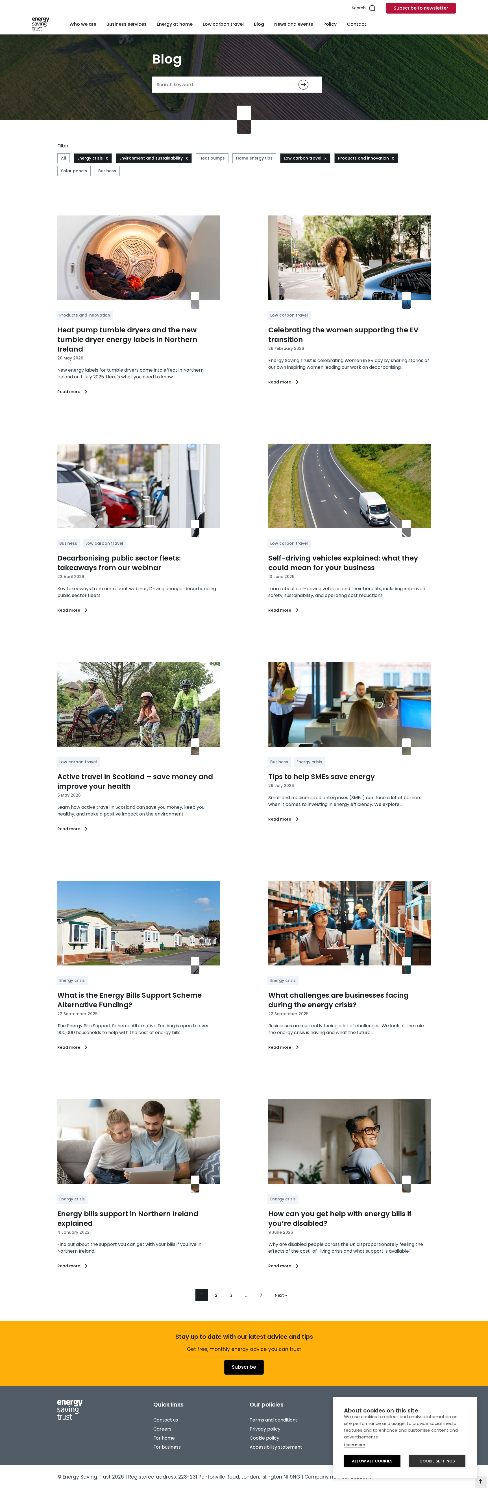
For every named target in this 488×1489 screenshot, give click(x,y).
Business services (126, 24)
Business (107, 171)
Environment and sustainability (151, 158)
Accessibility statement (276, 1447)
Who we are (82, 24)
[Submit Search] (303, 85)
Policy (330, 24)
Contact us (165, 1420)
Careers (162, 1429)
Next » (281, 1295)
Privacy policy (265, 1429)
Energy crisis (90, 158)
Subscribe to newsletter (421, 8)
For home (164, 1438)
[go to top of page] (481, 1482)
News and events (293, 24)
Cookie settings (437, 1461)
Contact (356, 24)
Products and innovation (363, 158)
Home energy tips (254, 158)
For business (167, 1447)
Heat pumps (212, 158)
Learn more (354, 1444)
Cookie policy (264, 1438)
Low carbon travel (223, 24)
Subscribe (244, 1367)
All (63, 158)
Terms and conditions (274, 1420)
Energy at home (175, 24)
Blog (259, 24)
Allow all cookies (372, 1461)
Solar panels (74, 171)
